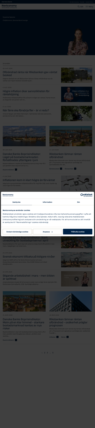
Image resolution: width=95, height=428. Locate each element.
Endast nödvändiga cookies (17, 231)
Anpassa (46, 231)
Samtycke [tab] (16, 202)
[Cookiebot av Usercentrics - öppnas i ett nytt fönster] (82, 195)
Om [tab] (78, 202)
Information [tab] (47, 202)
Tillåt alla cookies (78, 231)
